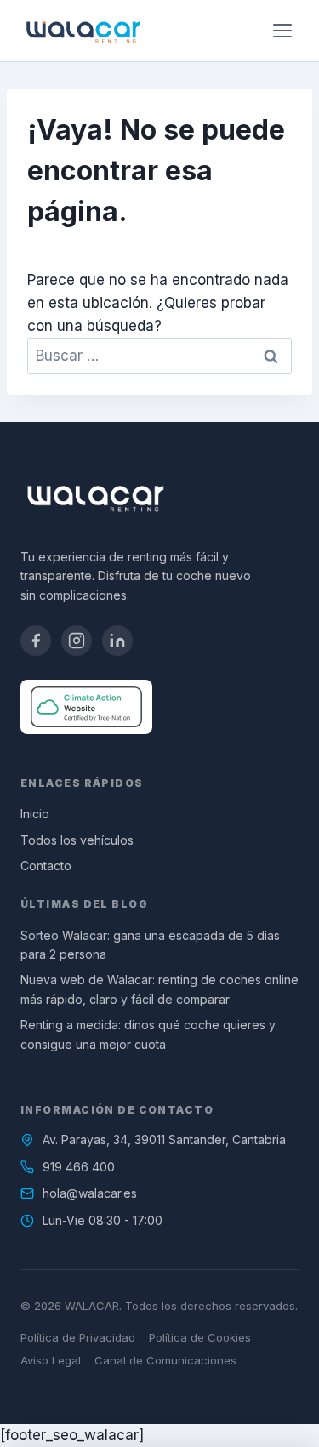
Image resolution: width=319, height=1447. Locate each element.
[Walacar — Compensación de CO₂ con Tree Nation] (86, 706)
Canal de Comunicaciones (165, 1360)
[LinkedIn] (117, 640)
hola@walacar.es (90, 1193)
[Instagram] (76, 640)
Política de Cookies (200, 1337)
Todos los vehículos (77, 840)
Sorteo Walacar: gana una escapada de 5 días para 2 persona (150, 944)
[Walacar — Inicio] (82, 31)
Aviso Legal (50, 1360)
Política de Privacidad (77, 1337)
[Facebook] (35, 640)
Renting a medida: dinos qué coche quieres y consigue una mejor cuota (148, 1034)
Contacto (45, 865)
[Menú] (282, 30)
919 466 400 (79, 1166)
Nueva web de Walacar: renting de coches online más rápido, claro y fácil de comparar (159, 988)
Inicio (34, 813)
